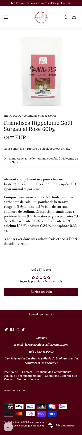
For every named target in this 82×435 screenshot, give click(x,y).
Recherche (11, 371)
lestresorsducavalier (41, 422)
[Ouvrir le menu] (6, 17)
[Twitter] (6, 329)
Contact (27, 371)
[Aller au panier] (74, 17)
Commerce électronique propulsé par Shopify (30, 425)
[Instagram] (17, 329)
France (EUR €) (13, 390)
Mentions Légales (28, 379)
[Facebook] (12, 329)
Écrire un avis (41, 292)
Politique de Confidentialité (53, 371)
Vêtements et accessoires (39, 115)
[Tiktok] (23, 329)
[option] (41, 72)
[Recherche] (65, 17)
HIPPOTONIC (12, 115)
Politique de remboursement (22, 375)
